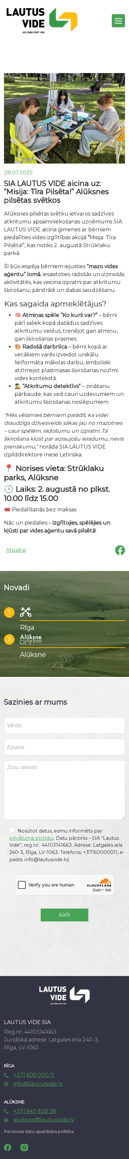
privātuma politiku (31, 838)
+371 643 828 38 (35, 1111)
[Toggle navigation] (118, 20)
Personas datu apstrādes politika (39, 1131)
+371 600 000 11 (34, 1075)
